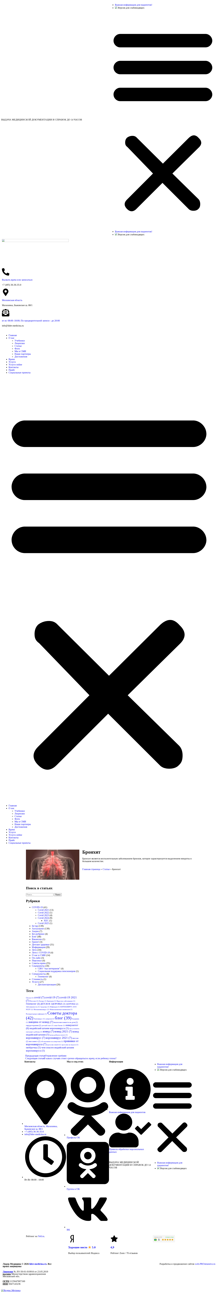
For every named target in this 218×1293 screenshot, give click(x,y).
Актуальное (38, 928)
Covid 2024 (43, 918)
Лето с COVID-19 (41, 952)
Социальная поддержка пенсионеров (56, 971)
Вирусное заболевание (66, 1001)
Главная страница (91, 869)
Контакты (14, 367)
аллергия (50, 1019)
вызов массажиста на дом (66, 1022)
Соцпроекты (38, 966)
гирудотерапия (33, 1025)
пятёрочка (33, 1047)
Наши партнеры (23, 354)
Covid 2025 (43, 923)
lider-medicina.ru (38, 1264)
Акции (35, 931)
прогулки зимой (54, 1045)
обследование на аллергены (52, 1041)
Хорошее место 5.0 (82, 1247)
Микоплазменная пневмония (61, 1009)
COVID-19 (37, 907)
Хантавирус (39, 1019)
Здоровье (45, 1007)
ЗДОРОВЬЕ (72, 1004)
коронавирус (35, 1037)
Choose (30, 998)
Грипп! (35, 942)
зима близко (59, 1025)
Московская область (12, 300)
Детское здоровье (40, 944)
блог (63, 1018)
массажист (34, 1041)
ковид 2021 (63, 1031)
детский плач (48, 1025)
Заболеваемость (33, 1007)
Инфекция (55, 1007)
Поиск (58, 895)
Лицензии (20, 343)
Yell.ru (41, 1236)
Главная (13, 335)
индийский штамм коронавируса (49, 1028)
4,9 (112, 1247)
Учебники (20, 340)
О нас (11, 338)
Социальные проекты (20, 372)
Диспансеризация (47, 984)
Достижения (21, 356)
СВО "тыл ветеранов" (49, 968)
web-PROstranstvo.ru (205, 1264)
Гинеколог (43, 976)
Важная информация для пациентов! (133, 5)
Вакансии (37, 939)
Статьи (18, 346)
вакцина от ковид (41, 1022)
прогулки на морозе (70, 1045)
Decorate (34, 1001)
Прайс (12, 370)
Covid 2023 (43, 915)
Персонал (37, 960)
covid (39, 997)
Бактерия (51, 1001)
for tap (35, 926)
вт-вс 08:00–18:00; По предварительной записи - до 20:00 (31, 320)
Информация (38, 947)
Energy (43, 1001)
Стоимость (37, 979)
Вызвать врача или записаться (17, 280)
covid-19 (52, 997)
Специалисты (39, 974)
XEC (46, 920)
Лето (34, 950)
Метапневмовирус (41, 1009)
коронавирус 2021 (59, 1037)
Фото (17, 348)
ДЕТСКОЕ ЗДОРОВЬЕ (52, 1004)
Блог (34, 936)
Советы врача (39, 963)
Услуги (12, 362)
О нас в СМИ (39, 955)
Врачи (12, 359)
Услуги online (15, 364)
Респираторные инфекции (36, 1014)
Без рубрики (38, 934)
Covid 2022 (43, 912)
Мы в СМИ (20, 351)
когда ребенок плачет (59, 1035)
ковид (48, 1031)
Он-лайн (36, 958)
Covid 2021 (43, 910)
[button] (163, 120)
